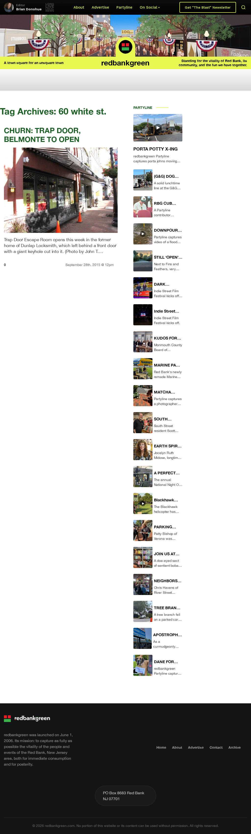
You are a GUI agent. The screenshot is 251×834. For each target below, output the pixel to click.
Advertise (100, 7)
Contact (216, 747)
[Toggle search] (243, 7)
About (79, 7)
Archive (234, 747)
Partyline (124, 7)
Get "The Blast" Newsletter (208, 7)
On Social (148, 7)
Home (161, 747)
